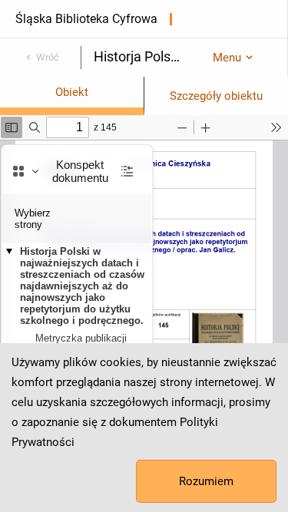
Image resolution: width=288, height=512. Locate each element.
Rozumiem (206, 481)
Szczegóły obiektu (216, 96)
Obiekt (71, 92)
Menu (227, 57)
